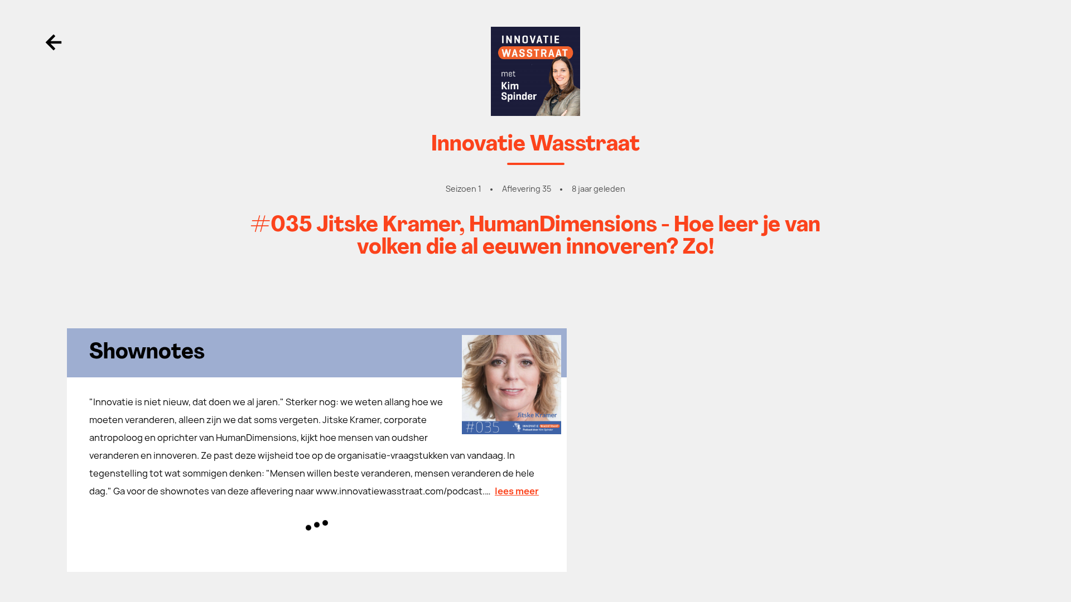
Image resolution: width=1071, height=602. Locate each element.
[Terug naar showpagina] (535, 71)
